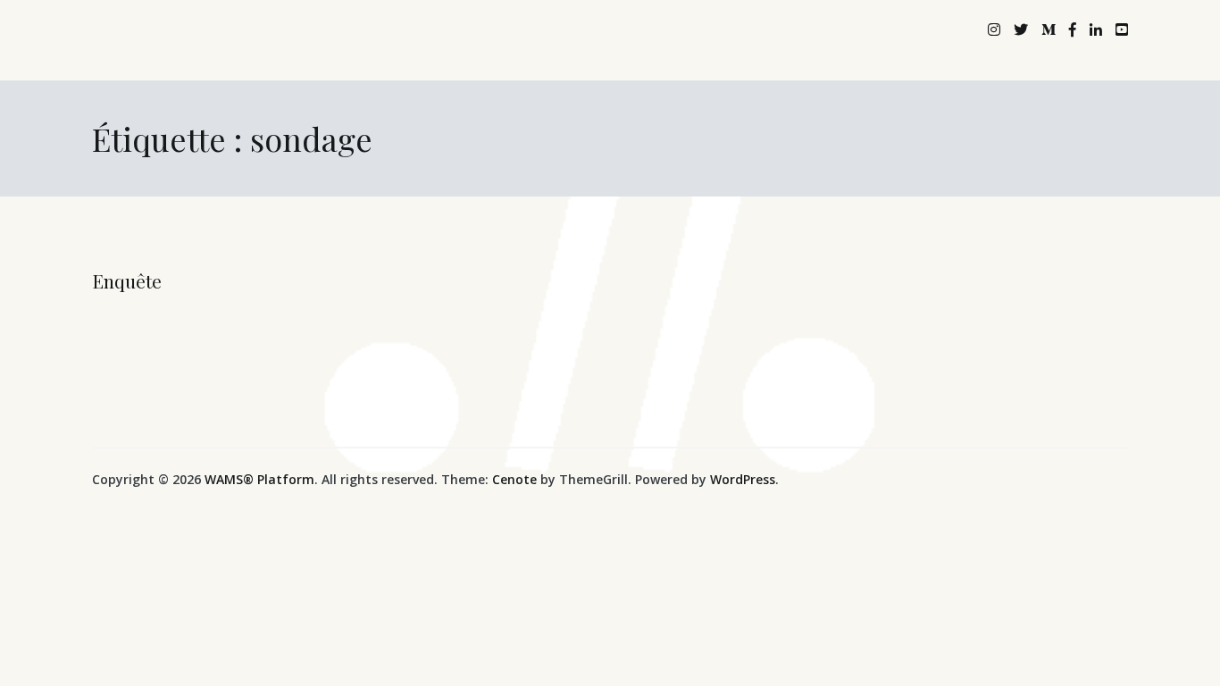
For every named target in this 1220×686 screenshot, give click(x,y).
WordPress (742, 479)
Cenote (514, 479)
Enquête (127, 280)
